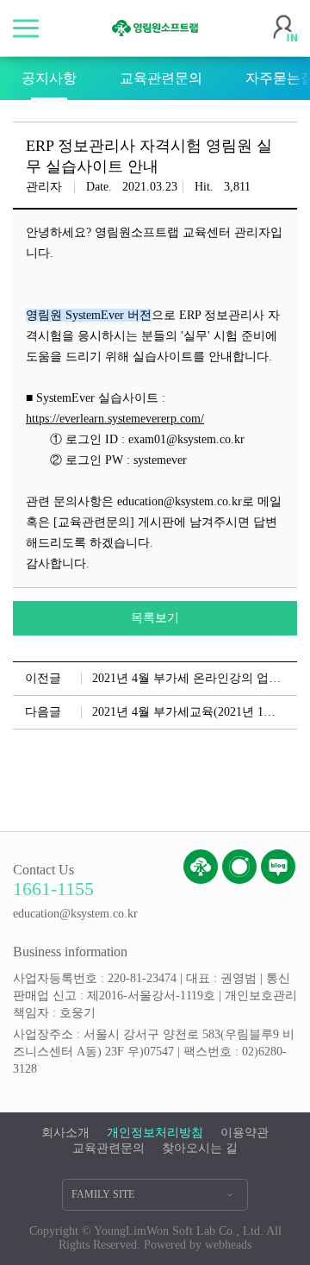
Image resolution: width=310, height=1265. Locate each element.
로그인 (285, 28)
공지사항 (49, 78)
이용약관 (244, 1132)
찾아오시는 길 (200, 1148)
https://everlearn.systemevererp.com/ (115, 418)
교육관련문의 (161, 78)
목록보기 (155, 617)
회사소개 (65, 1132)
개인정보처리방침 (155, 1132)
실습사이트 (163, 356)
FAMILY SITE (102, 1194)
